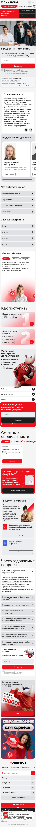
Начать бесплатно (9, 6)
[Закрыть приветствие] (2, 811)
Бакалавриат (17, 442)
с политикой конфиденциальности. (15, 73)
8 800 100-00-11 (8, 339)
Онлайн (15, 259)
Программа (7, 818)
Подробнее (12, 461)
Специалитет (26, 767)
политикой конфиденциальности (11, 424)
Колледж (5, 442)
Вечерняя (25, 259)
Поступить (21, 818)
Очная (6, 259)
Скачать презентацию (27, 15)
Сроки (14, 818)
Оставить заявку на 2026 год (27, 11)
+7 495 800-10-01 (9, 342)
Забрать (18, 713)
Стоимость (29, 818)
